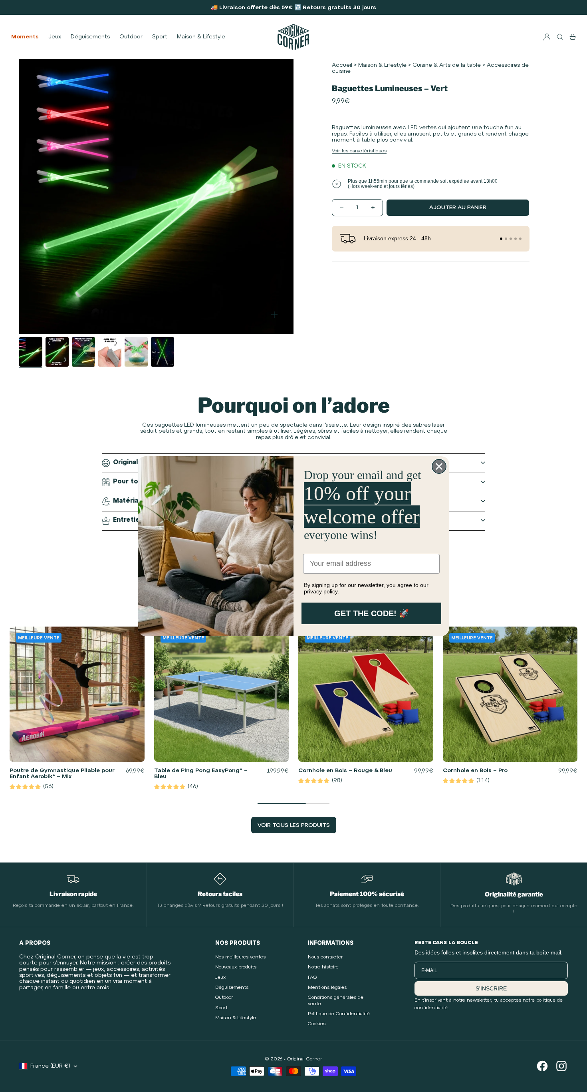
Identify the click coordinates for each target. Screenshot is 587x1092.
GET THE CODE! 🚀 (371, 613)
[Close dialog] (439, 466)
